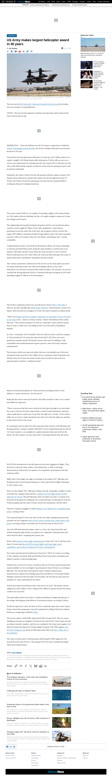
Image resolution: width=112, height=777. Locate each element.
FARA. (35, 612)
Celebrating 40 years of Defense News (21, 691)
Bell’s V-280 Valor (58, 305)
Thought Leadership (103, 1)
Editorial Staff (61, 763)
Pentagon (75, 1)
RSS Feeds (34, 763)
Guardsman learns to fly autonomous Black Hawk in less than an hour (28, 705)
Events (33, 760)
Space (58, 1)
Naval (53, 1)
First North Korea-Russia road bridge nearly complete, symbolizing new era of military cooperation (93, 400)
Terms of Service (11, 758)
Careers (85, 758)
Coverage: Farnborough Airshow (39, 5)
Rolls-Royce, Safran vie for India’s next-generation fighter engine (93, 411)
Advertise (60, 755)
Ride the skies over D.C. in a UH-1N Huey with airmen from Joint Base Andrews (92, 55)
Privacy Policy (10, 755)
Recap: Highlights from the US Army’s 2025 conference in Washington (28, 719)
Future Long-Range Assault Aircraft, (21, 148)
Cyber (63, 1)
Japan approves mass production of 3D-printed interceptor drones (91, 439)
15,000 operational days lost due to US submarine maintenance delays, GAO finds (92, 428)
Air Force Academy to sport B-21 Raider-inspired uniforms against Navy (99, 64)
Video (94, 1)
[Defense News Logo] (24, 2)
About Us (85, 755)
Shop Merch (35, 765)
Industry (12, 36)
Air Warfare (41, 1)
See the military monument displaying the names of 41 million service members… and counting (99, 85)
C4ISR (69, 1)
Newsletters (35, 758)
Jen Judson (13, 48)
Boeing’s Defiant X (41, 308)
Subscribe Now (36, 755)
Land (48, 1)
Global (89, 1)
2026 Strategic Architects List (61, 5)
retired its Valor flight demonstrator (30, 541)
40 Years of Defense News (79, 5)
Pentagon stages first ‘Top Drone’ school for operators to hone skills (28, 733)
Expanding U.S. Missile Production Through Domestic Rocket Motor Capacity (98, 74)
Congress (82, 1)
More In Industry (14, 673)
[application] (93, 45)
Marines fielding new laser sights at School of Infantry (92, 419)
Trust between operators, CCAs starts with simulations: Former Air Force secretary (27, 678)
